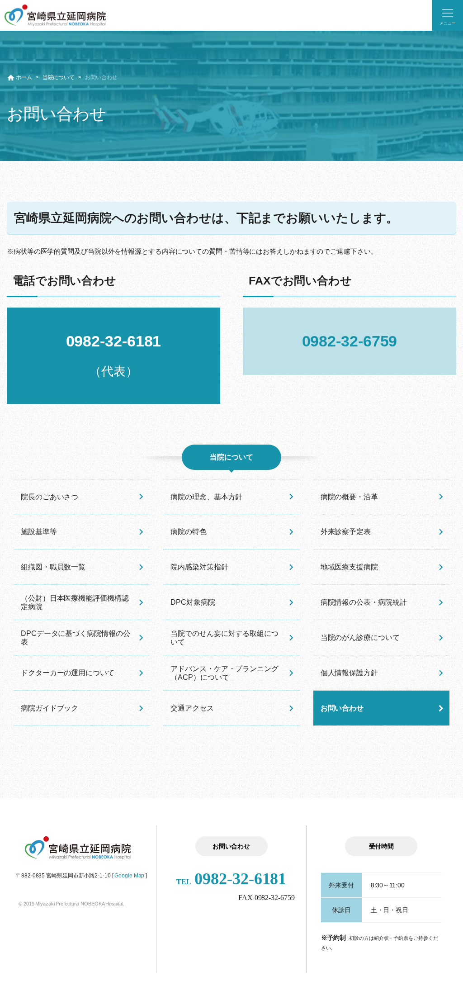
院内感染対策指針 (199, 567)
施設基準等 (39, 532)
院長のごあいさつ (49, 497)
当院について (59, 77)
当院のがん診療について (360, 637)
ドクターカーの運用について (67, 673)
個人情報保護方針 (349, 673)
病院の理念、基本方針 (206, 497)
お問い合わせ (342, 708)
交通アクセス (191, 708)
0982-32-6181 (231, 879)
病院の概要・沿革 (349, 497)
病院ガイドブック (49, 708)
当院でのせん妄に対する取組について (224, 638)
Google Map (129, 875)
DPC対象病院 (192, 602)
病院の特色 (188, 532)
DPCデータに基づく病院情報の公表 (75, 638)
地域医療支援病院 (349, 567)
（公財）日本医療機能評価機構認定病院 (75, 602)
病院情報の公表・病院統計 (364, 602)
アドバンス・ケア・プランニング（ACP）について (224, 673)
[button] (447, 15)
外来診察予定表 (346, 532)
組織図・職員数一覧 (53, 567)
